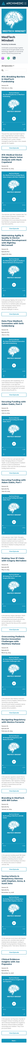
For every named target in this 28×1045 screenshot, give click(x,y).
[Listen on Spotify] (9, 58)
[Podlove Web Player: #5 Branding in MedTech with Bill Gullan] (14, 832)
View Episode (14, 148)
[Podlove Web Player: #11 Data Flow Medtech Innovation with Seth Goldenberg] (14, 358)
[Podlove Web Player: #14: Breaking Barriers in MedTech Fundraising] (14, 111)
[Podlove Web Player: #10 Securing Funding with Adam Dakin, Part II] (14, 436)
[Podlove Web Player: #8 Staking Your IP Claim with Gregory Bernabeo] (14, 593)
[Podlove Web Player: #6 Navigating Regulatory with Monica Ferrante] (14, 754)
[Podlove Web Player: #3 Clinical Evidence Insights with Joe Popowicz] (14, 996)
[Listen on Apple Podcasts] (4, 58)
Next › (14, 1041)
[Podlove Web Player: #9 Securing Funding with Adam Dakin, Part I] (14, 514)
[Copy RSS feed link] (14, 58)
